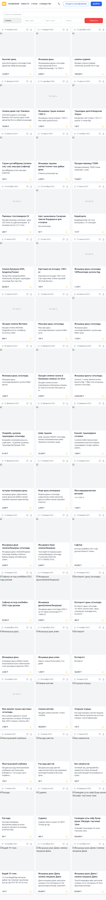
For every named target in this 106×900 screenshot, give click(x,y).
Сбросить (94, 21)
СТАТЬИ (34, 4)
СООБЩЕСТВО (45, 4)
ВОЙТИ (96, 4)
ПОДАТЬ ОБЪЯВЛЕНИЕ (76, 4)
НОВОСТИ (25, 4)
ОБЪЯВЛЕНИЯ (13, 4)
